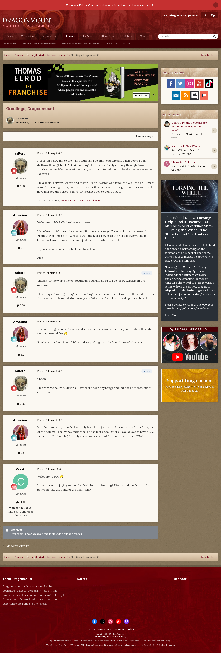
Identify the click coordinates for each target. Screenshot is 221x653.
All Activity (111, 43)
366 (22, 186)
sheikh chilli (178, 166)
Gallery (128, 36)
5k (22, 248)
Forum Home (9, 43)
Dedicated (177, 134)
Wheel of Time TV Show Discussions (80, 43)
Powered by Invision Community (110, 636)
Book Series (109, 36)
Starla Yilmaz (179, 150)
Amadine (20, 215)
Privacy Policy (104, 629)
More (143, 36)
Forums (70, 36)
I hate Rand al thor (183, 162)
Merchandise (28, 36)
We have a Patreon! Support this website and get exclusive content (108, 5)
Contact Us (119, 629)
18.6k (22, 502)
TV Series (88, 36)
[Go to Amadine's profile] (20, 227)
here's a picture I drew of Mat (80, 200)
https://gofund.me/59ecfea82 (190, 308)
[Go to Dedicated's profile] (167, 124)
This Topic (201, 36)
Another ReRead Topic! (186, 146)
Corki (20, 469)
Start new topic (144, 136)
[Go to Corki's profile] (20, 481)
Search (126, 43)
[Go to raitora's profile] (10, 120)
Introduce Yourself (49, 122)
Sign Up (209, 15)
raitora (24, 118)
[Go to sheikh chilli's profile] (167, 164)
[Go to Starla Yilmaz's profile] (167, 148)
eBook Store (50, 36)
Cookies (130, 629)
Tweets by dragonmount (91, 585)
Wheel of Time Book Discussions (39, 43)
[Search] (214, 36)
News (10, 36)
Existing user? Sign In (180, 15)
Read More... (173, 315)
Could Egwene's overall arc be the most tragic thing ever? (189, 126)
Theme (90, 629)
